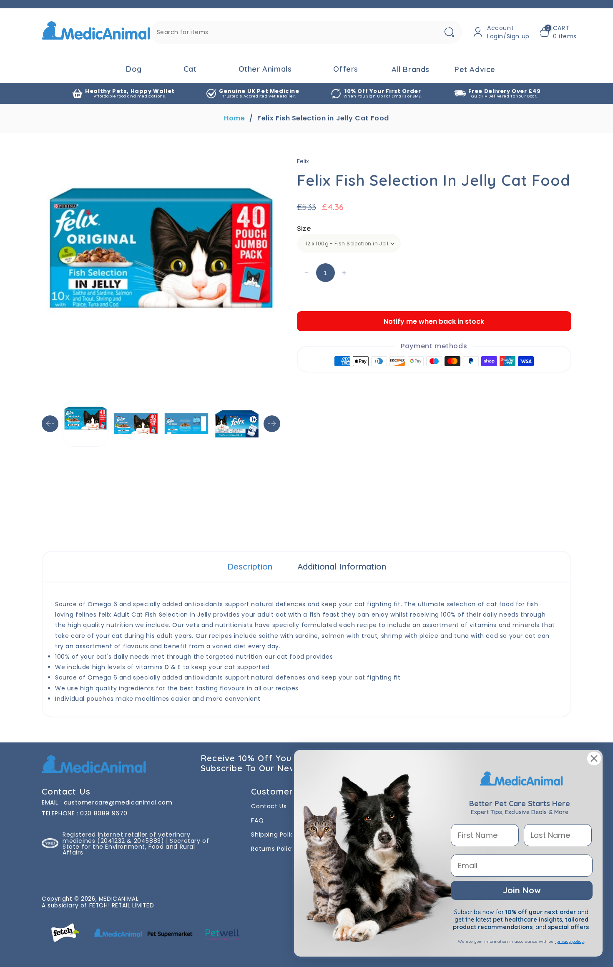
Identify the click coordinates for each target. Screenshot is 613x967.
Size (304, 228)
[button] (558, 32)
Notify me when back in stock (434, 321)
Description (249, 566)
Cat (190, 69)
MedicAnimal (119, 899)
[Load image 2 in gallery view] (136, 424)
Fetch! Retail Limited (121, 906)
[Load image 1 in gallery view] (85, 424)
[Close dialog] (594, 758)
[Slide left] (50, 423)
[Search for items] (449, 32)
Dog (134, 69)
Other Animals (265, 69)
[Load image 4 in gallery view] (237, 424)
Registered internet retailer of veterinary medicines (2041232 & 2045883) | (126, 837)
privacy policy (569, 941)
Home (234, 118)
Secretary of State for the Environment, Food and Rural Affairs (136, 847)
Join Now (521, 890)
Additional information (341, 566)
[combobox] (306, 32)
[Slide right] (272, 423)
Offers (345, 69)
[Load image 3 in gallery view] (186, 424)
